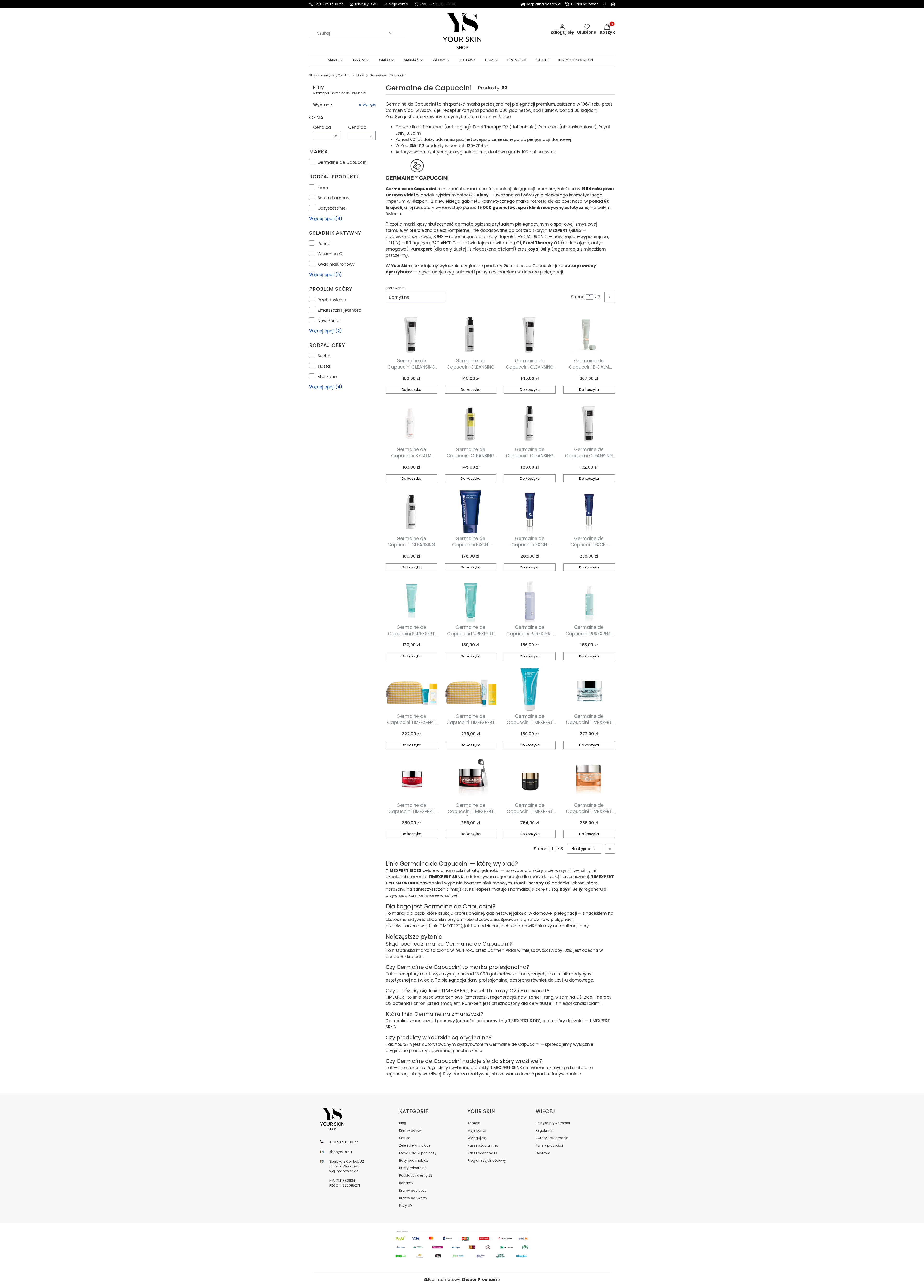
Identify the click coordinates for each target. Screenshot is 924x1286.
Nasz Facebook (481, 1153)
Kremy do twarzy (413, 1198)
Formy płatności (549, 1145)
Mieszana (327, 376)
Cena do (357, 127)
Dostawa (543, 1153)
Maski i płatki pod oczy (417, 1153)
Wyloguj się (477, 1137)
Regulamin (544, 1130)
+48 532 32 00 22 (328, 4)
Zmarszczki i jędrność (339, 310)
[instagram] (613, 4)
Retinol (324, 243)
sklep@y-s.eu (366, 4)
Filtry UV (405, 1205)
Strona (578, 297)
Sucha (324, 355)
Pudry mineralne (413, 1168)
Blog (402, 1123)
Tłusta (323, 366)
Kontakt (474, 1123)
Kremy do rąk (410, 1130)
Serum (404, 1137)
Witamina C (329, 254)
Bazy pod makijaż (413, 1160)
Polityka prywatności (553, 1123)
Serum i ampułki (334, 197)
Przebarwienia (331, 299)
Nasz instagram (481, 1145)
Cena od (322, 127)
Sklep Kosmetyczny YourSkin (330, 75)
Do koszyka (411, 389)
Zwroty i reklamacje (552, 1137)
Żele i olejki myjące (415, 1145)
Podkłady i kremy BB (415, 1175)
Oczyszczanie (331, 208)
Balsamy (406, 1182)
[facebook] (604, 4)
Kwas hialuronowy (336, 264)
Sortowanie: (395, 287)
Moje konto (477, 1130)
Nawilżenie (328, 320)
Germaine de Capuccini (342, 162)
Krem (322, 187)
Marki (360, 75)
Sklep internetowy (460, 1279)
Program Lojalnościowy (487, 1160)
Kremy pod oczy (412, 1190)
